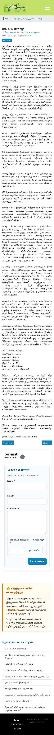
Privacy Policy (16, 724)
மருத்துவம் (6, 40)
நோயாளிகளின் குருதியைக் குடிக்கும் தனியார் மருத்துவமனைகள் (25, 709)
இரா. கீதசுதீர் (10, 32)
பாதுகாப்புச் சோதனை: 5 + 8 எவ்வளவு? (27, 541)
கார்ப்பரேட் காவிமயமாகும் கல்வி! (19, 664)
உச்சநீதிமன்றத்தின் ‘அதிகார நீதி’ (19, 688)
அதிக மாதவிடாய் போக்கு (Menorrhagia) (23, 670)
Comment (13, 508)
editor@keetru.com (15, 610)
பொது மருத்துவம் (33, 32)
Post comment (37, 561)
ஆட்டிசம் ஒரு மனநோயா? (16, 648)
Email (10, 495)
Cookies (17, 729)
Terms (16, 720)
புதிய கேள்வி (34, 550)
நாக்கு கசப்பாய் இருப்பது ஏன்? (18, 682)
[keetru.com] (15, 7)
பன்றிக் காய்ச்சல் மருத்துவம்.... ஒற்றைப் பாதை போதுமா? (25, 656)
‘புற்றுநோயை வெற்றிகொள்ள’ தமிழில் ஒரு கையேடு (27, 676)
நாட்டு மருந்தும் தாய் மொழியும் (18, 701)
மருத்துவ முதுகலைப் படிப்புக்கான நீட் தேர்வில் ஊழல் (27, 694)
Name (11, 480)
